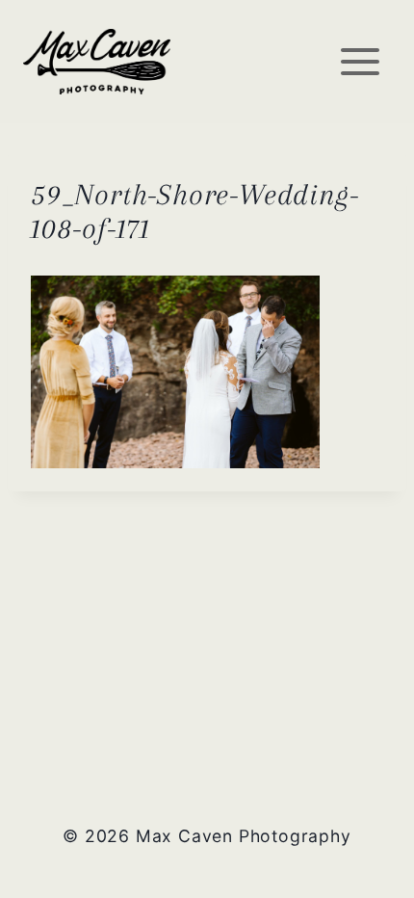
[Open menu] (359, 61)
